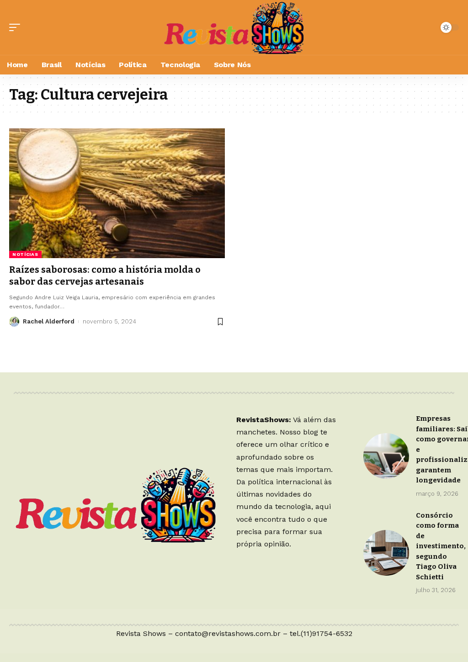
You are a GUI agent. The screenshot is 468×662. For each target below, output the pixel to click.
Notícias (25, 254)
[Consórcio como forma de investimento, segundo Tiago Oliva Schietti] (386, 553)
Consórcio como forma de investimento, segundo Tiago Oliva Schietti (441, 546)
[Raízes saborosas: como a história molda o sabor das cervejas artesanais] (117, 193)
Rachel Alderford (48, 321)
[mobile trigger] (17, 27)
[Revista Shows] (234, 27)
